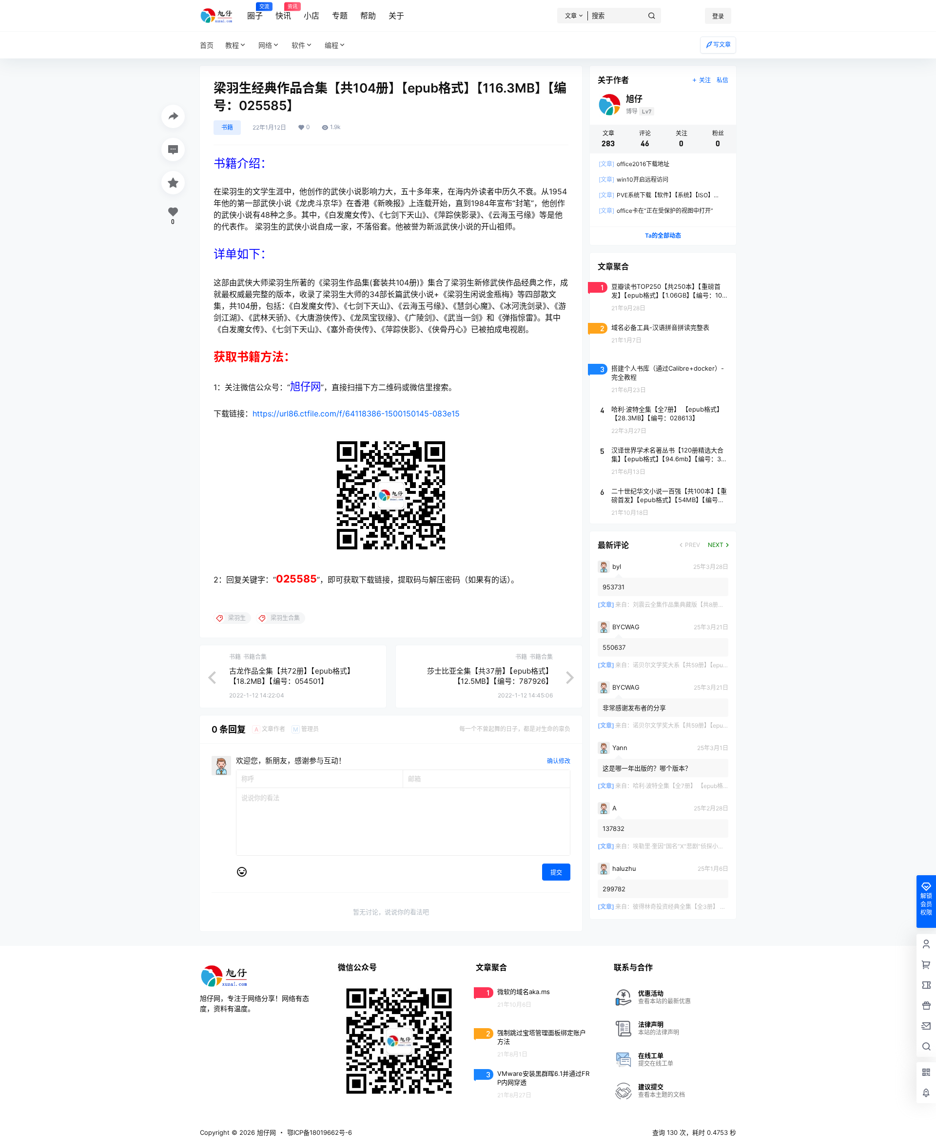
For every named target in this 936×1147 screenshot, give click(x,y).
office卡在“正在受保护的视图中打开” (656, 210)
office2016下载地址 (634, 164)
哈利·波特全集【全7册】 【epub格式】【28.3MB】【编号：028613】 (722, 786)
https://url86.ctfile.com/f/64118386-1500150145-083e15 (356, 413)
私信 (722, 80)
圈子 (255, 12)
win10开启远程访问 (633, 179)
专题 (340, 15)
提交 (556, 872)
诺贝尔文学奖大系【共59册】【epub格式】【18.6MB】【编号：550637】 (727, 665)
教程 (232, 45)
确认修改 (558, 761)
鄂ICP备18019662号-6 (319, 1132)
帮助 (368, 15)
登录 (718, 16)
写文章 (722, 44)
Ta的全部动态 (663, 235)
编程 (331, 45)
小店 (311, 15)
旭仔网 (265, 1132)
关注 (705, 80)
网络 (265, 45)
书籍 (227, 127)
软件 (298, 45)
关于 (396, 15)
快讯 (283, 12)
